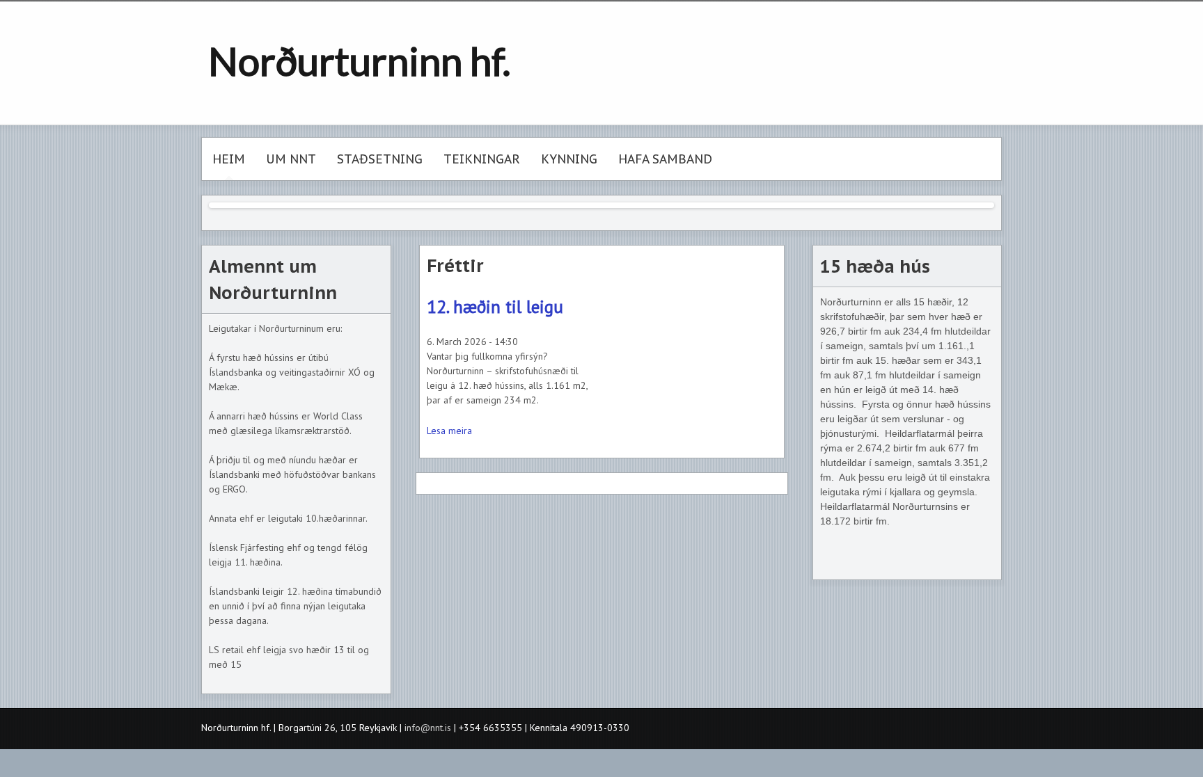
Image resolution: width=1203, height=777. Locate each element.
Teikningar (481, 159)
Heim (228, 159)
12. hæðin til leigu (495, 306)
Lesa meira (449, 430)
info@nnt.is (427, 727)
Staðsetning (380, 159)
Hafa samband (665, 159)
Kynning (569, 159)
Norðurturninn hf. (359, 61)
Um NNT (291, 159)
